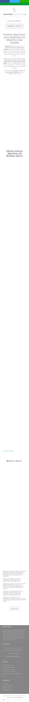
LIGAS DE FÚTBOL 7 (14, 89)
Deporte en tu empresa (8, 665)
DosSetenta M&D (18, 697)
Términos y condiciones (8, 685)
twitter (14, 1)
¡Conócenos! (14, 609)
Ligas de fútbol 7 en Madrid (9, 671)
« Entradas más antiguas (8, 451)
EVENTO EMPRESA (14, 135)
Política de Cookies (7, 687)
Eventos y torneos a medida (9, 667)
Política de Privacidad (8, 690)
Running (14, 433)
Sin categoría (7, 306)
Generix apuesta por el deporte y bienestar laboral (14, 429)
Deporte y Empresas (15, 180)
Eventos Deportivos (11, 181)
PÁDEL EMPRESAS (14, 112)
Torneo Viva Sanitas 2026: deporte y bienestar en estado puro (12, 177)
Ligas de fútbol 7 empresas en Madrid (11, 673)
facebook (5, 1)
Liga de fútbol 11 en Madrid (9, 669)
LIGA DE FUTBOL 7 (14, 21)
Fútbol (18, 181)
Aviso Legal (5, 683)
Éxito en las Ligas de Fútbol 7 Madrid (12, 302)
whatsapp (24, 1)
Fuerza (9, 433)
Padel (21, 181)
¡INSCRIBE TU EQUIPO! (14, 26)
